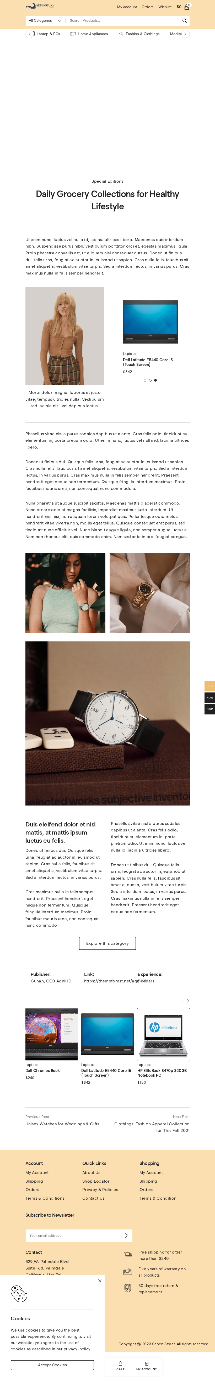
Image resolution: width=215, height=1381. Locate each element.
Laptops (129, 354)
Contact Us (93, 1198)
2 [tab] (150, 380)
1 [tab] (145, 380)
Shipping (34, 1181)
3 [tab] (155, 380)
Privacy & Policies (100, 1189)
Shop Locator (96, 1181)
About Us (91, 1172)
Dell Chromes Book (42, 1070)
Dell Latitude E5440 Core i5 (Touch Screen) (148, 362)
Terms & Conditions (44, 1198)
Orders (32, 1189)
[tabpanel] (150, 334)
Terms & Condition (157, 1198)
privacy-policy (77, 1349)
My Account (37, 1172)
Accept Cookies (52, 1365)
